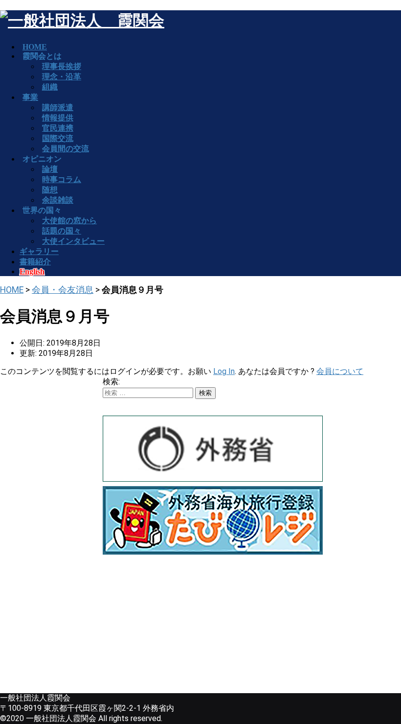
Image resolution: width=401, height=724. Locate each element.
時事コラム (61, 179)
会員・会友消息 (62, 290)
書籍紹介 (35, 261)
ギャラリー (39, 251)
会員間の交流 (65, 148)
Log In (224, 371)
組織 (50, 87)
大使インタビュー (73, 241)
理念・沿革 (61, 76)
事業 (30, 97)
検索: (111, 381)
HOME (11, 290)
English (32, 271)
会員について (339, 371)
